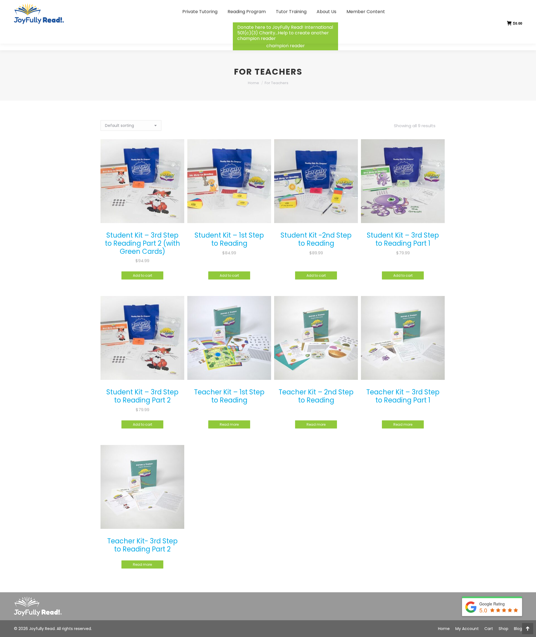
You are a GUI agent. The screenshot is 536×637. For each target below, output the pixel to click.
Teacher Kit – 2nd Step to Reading (316, 396)
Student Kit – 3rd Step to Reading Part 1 (403, 239)
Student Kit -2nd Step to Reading (316, 239)
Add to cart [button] (142, 275)
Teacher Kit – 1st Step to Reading (229, 396)
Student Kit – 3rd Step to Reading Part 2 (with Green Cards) (142, 243)
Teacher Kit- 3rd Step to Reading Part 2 (142, 545)
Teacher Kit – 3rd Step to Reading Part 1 (402, 396)
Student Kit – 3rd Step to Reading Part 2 (142, 396)
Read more (229, 424)
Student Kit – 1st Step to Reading (229, 239)
